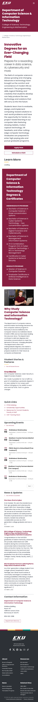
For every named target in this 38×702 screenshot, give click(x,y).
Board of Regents (7, 662)
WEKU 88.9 (23, 686)
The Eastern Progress (8, 690)
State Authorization (7, 673)
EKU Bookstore (24, 664)
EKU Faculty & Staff (7, 670)
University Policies (7, 668)
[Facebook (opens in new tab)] (10, 650)
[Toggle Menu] (34, 3)
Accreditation (6, 675)
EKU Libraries (24, 662)
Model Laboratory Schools (27, 690)
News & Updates (7, 686)
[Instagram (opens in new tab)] (17, 650)
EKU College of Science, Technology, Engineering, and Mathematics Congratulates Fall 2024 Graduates (18, 533)
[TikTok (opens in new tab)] (28, 650)
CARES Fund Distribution (27, 669)
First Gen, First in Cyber (13, 500)
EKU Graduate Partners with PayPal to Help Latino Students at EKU (18, 564)
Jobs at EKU (23, 671)
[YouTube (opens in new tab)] (24, 650)
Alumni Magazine (7, 688)
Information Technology (27, 667)
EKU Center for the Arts (26, 688)
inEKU (21, 673)
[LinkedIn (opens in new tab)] (21, 650)
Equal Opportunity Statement (14, 699)
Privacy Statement (28, 699)
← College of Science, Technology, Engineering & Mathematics (16, 36)
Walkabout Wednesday (18, 430)
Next (29, 486)
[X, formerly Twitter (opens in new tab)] (14, 650)
